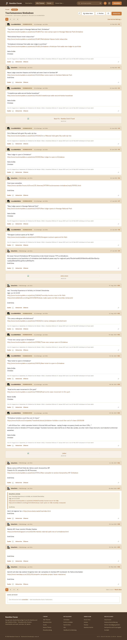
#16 (118, 463)
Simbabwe (14, 9)
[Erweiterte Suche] (100, 3)
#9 (119, 251)
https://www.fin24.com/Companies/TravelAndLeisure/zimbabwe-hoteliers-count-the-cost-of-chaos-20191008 (45, 420)
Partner (86, 625)
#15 (118, 413)
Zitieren (25, 62)
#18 (118, 524)
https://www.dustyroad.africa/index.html (37, 511)
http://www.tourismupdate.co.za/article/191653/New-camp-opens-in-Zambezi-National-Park (39, 75)
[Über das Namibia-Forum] (7, 3)
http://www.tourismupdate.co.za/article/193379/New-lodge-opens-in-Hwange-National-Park (39, 208)
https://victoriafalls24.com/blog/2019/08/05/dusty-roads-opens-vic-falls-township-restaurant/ (40, 298)
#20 (118, 567)
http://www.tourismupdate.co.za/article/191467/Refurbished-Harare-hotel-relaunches (37, 39)
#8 (119, 229)
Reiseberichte (47, 622)
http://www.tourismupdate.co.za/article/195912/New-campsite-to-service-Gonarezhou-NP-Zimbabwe (42, 473)
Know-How (58, 3)
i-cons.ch (36, 636)
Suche (45, 625)
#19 (118, 547)
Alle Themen (40, 3)
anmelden (25, 599)
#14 (118, 384)
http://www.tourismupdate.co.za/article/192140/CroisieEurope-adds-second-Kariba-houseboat (40, 96)
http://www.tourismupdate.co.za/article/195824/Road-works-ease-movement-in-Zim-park (38, 392)
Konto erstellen (68, 622)
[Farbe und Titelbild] (108, 13)
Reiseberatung (47, 630)
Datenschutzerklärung (110, 622)
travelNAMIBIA (16, 24)
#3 (119, 88)
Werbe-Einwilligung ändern (112, 625)
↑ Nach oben (118, 589)
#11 (118, 313)
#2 (119, 67)
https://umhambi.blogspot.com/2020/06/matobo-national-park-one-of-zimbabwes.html (38, 532)
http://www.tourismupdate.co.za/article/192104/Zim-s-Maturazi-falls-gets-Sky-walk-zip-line (39, 136)
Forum (49, 3)
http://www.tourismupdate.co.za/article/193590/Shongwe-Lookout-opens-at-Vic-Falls (37, 237)
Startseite (28, 3)
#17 (118, 488)
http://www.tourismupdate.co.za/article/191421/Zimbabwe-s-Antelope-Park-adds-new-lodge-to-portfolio (44, 46)
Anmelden (117, 3)
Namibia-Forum (15, 3)
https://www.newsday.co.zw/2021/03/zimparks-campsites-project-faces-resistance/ (36, 574)
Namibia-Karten (88, 627)
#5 (119, 149)
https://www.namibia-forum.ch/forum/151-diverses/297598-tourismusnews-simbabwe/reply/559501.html (44, 185)
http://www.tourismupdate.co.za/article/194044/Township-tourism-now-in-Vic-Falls (36, 295)
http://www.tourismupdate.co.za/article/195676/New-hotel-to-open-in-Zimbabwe (35, 363)
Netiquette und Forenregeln (112, 627)
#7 (119, 201)
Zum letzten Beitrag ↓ (115, 19)
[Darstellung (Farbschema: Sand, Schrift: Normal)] (109, 3)
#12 (118, 334)
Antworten (116, 13)
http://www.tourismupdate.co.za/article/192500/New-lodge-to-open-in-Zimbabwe (35, 157)
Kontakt (106, 630)
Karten (86, 622)
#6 (119, 178)
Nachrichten (67, 625)
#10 (118, 285)
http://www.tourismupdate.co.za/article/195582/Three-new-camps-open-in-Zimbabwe (37, 342)
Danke (9, 62)
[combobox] (89, 3)
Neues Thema (47, 627)
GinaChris (14, 67)
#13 (118, 356)
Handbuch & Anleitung (70, 630)
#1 (119, 24)
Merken (100, 13)
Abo (65, 627)
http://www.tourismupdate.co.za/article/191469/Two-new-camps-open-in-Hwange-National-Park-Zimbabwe (45, 32)
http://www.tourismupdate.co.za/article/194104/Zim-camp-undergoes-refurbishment (37, 321)
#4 (119, 128)
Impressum (107, 620)
